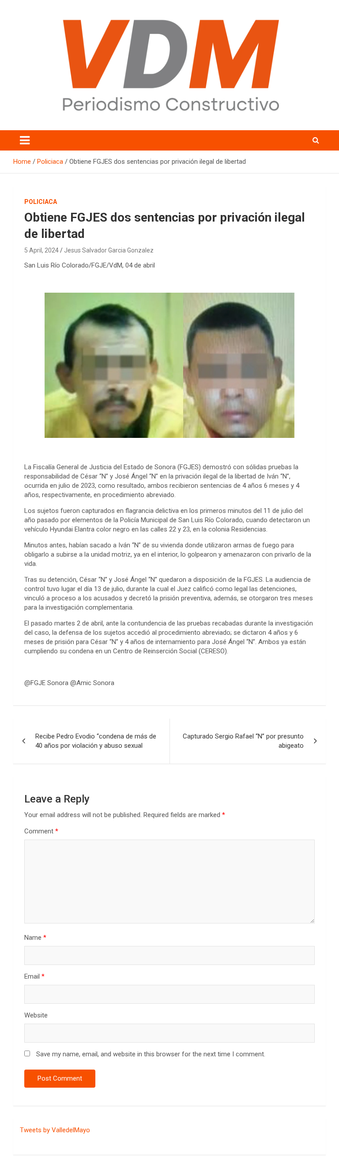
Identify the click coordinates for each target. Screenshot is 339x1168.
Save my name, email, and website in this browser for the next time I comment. (150, 1054)
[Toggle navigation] (24, 140)
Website (36, 1015)
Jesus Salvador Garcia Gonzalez (109, 250)
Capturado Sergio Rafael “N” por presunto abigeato (243, 741)
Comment (41, 831)
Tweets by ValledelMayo (55, 1130)
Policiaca (40, 201)
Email (34, 976)
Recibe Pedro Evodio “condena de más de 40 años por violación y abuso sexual (95, 741)
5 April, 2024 (41, 250)
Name (35, 938)
